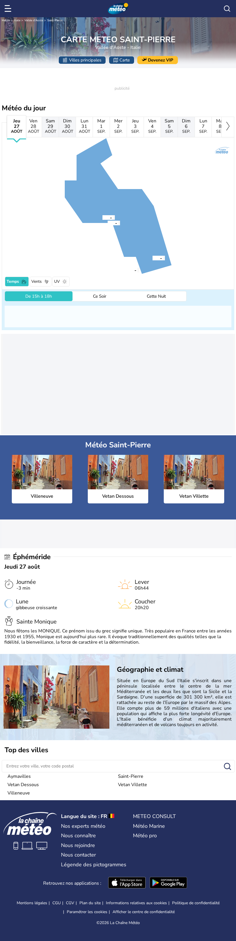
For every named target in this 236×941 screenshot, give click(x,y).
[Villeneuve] (127, 269)
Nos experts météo (83, 826)
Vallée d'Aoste (33, 20)
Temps (13, 281)
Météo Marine (149, 826)
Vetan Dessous (23, 785)
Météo (6, 20)
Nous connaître (78, 835)
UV (57, 281)
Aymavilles (19, 776)
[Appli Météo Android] (168, 883)
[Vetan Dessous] (107, 222)
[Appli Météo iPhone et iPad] (127, 883)
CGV (70, 903)
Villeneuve (18, 793)
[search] (227, 8)
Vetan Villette (132, 785)
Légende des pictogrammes (93, 864)
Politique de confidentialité (196, 903)
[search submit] (227, 767)
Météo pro (145, 835)
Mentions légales (32, 903)
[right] (227, 127)
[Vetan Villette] (102, 217)
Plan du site (90, 903)
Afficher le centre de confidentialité (144, 912)
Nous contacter (78, 854)
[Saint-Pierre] (152, 257)
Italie (17, 20)
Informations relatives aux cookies (136, 903)
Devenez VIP (160, 60)
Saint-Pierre (54, 20)
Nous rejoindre (78, 845)
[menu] (9, 8)
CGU (56, 903)
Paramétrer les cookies (87, 912)
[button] (127, 270)
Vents (36, 281)
